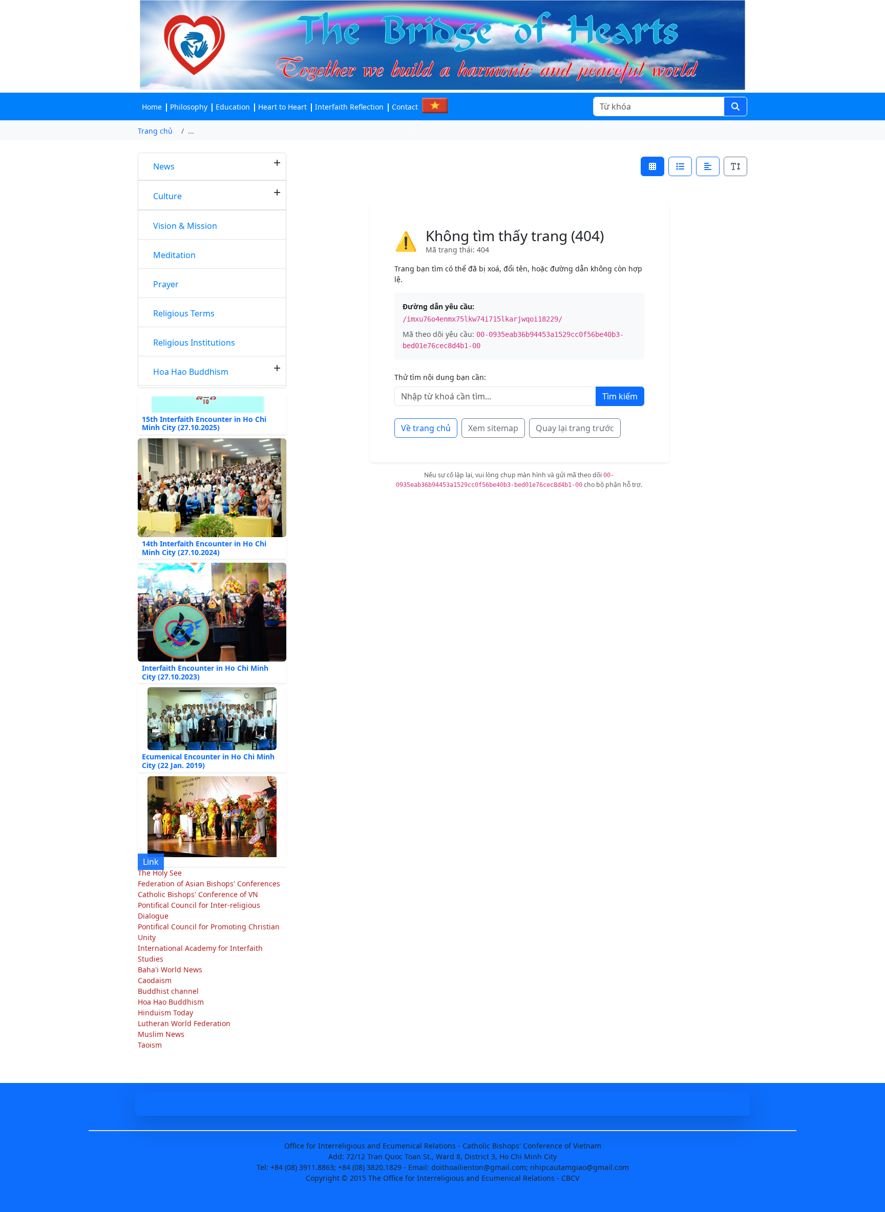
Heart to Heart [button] (282, 107)
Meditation (174, 255)
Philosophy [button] (188, 107)
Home (152, 107)
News (164, 166)
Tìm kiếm (620, 396)
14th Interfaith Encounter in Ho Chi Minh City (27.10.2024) (204, 532)
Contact (405, 107)
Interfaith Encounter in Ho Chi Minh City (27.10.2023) (205, 657)
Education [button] (233, 107)
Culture (167, 196)
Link (151, 861)
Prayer (166, 284)
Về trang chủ (426, 428)
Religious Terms (184, 313)
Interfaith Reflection (349, 107)
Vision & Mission (185, 225)
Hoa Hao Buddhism (190, 371)
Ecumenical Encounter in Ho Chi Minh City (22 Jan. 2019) (208, 746)
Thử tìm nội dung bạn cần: (440, 377)
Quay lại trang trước (575, 428)
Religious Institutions (194, 342)
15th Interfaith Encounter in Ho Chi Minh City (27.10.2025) (204, 408)
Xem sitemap (493, 428)
